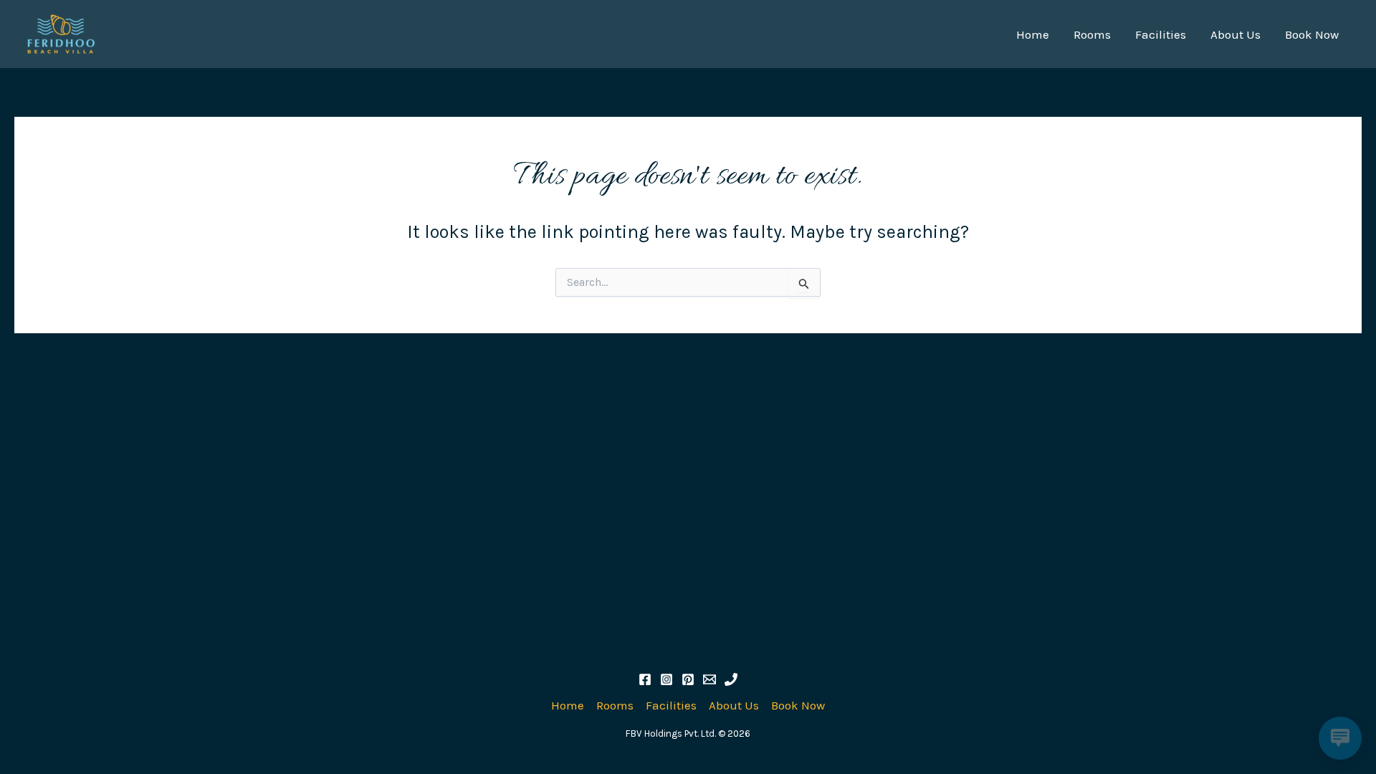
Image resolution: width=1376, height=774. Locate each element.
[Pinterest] (688, 679)
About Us (1235, 34)
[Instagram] (666, 679)
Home (1032, 34)
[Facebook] (645, 679)
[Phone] (731, 679)
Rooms (1092, 34)
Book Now (1312, 34)
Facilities (1160, 34)
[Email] (709, 679)
